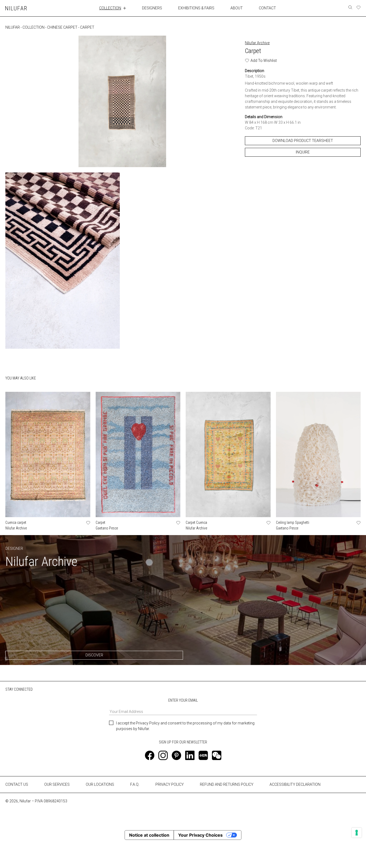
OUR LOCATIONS (100, 784)
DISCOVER (94, 655)
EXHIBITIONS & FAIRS (196, 8)
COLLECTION (110, 8)
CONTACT (267, 8)
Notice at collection (149, 835)
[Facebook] (149, 755)
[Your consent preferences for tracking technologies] (357, 833)
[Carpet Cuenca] (228, 454)
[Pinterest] (176, 755)
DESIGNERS (152, 8)
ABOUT (236, 8)
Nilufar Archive (257, 43)
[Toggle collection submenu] (124, 8)
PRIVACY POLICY (169, 784)
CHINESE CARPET (62, 27)
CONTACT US (16, 784)
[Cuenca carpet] (47, 454)
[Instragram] (163, 755)
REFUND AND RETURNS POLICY (226, 784)
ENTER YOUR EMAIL (183, 700)
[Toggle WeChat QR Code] (216, 755)
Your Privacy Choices (200, 835)
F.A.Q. (134, 784)
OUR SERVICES (57, 784)
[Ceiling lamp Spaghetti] (318, 454)
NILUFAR (12, 27)
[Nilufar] (16, 8)
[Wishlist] (358, 7)
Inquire (303, 152)
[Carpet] (138, 454)
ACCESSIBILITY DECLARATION (295, 784)
